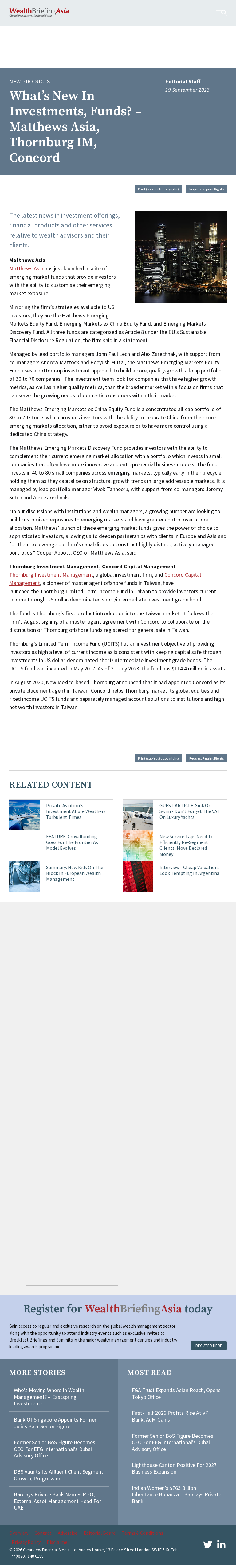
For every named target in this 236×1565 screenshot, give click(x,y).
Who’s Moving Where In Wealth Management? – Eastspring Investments (49, 1397)
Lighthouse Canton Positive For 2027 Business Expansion (174, 1468)
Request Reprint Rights (206, 189)
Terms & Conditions (142, 1533)
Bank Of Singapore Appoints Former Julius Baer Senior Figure (55, 1423)
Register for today (118, 1309)
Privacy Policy (26, 1542)
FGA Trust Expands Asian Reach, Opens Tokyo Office (176, 1393)
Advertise (67, 1533)
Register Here (208, 1345)
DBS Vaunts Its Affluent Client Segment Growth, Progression (58, 1475)
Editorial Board (100, 1533)
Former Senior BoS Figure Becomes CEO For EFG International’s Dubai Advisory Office (54, 1449)
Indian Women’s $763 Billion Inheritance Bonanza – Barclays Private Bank (176, 1494)
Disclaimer (58, 1542)
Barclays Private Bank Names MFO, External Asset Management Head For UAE (57, 1501)
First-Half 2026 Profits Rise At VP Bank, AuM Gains (170, 1416)
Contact (43, 1533)
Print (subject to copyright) (158, 189)
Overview (18, 1533)
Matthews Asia (26, 268)
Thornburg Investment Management (51, 574)
